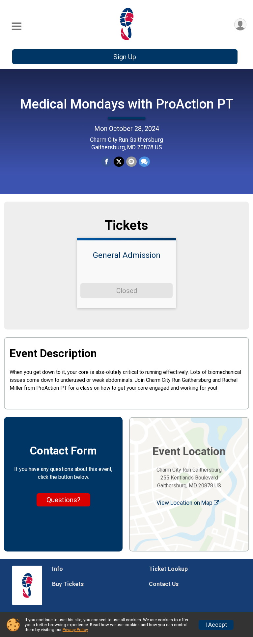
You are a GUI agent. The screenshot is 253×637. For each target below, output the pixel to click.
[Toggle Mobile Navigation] (16, 26)
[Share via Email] (131, 162)
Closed (126, 291)
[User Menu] (240, 24)
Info (57, 569)
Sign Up (124, 57)
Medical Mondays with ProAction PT (126, 104)
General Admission (126, 255)
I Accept (216, 625)
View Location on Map (185, 503)
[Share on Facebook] (106, 162)
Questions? (63, 500)
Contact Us (164, 584)
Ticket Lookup (168, 569)
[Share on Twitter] (119, 162)
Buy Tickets (68, 584)
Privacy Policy (75, 629)
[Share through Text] (144, 162)
